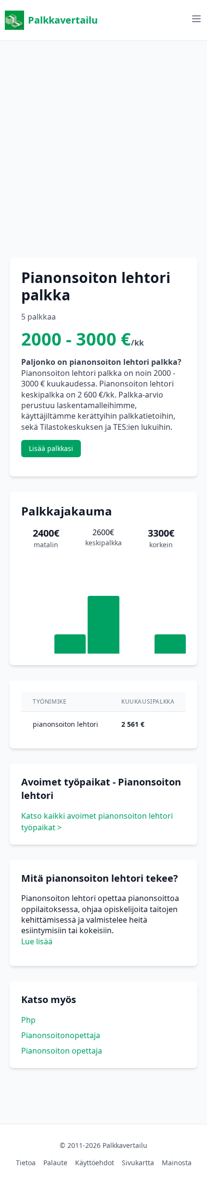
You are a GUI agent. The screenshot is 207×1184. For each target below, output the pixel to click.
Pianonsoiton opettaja (61, 1050)
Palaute (55, 1162)
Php (28, 1020)
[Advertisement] (103, 144)
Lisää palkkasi (51, 448)
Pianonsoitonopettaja (60, 1035)
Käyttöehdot (94, 1162)
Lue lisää (36, 941)
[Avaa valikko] (196, 19)
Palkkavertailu (63, 19)
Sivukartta (138, 1162)
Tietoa (26, 1162)
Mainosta (177, 1162)
